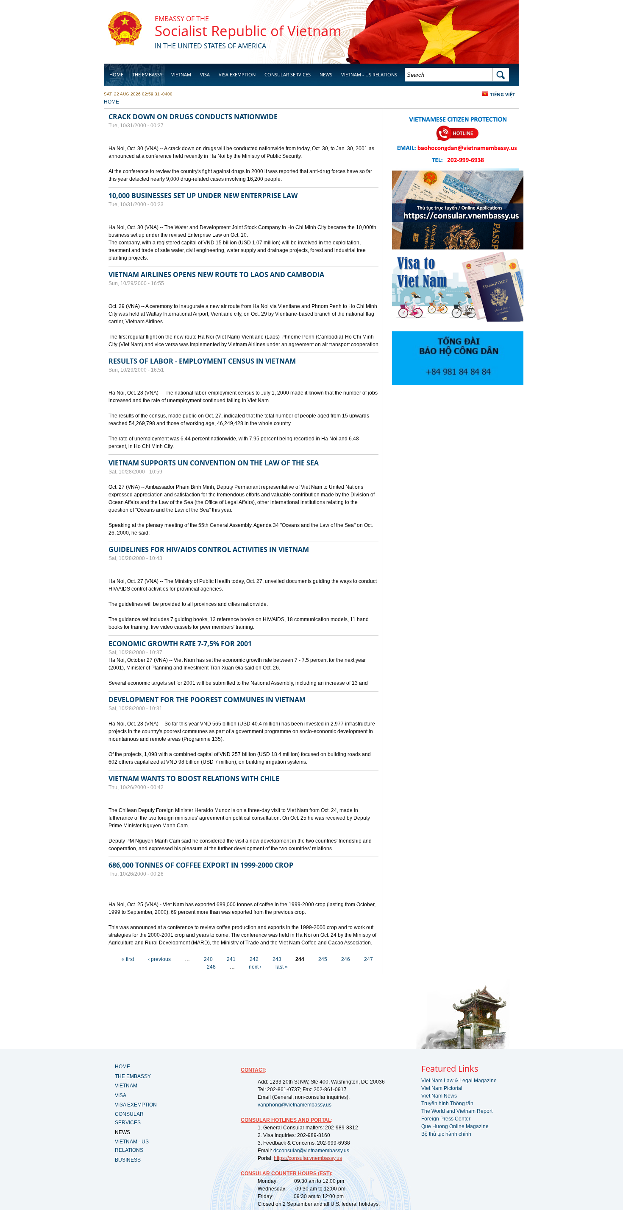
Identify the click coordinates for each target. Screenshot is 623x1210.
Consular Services (287, 74)
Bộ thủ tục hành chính (446, 1134)
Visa (205, 74)
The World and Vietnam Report (456, 1111)
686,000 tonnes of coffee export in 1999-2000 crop (200, 865)
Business (120, 96)
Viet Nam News (439, 1096)
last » (281, 967)
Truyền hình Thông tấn (447, 1103)
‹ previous (159, 959)
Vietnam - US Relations (369, 74)
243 (277, 959)
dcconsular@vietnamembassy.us (311, 1151)
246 (345, 959)
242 (254, 959)
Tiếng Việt (502, 94)
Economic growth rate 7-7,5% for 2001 (180, 643)
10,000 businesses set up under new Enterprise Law (203, 195)
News (326, 74)
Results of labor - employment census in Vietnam (202, 361)
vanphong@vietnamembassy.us (294, 1105)
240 (208, 959)
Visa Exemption (237, 74)
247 (368, 959)
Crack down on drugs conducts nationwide (193, 116)
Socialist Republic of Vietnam (248, 30)
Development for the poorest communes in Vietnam (207, 699)
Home (116, 74)
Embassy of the (182, 18)
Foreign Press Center (445, 1119)
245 (322, 959)
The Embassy (147, 74)
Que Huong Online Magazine (455, 1126)
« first (128, 959)
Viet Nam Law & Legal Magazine (459, 1081)
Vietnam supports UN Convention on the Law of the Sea (213, 463)
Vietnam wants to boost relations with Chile (193, 778)
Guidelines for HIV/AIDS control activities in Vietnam (208, 549)
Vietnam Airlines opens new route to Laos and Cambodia (216, 274)
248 (211, 967)
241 (231, 959)
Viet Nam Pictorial (441, 1088)
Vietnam (181, 74)
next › (255, 967)
